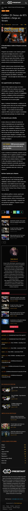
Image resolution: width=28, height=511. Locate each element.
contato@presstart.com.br (17, 499)
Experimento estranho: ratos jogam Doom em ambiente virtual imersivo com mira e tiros (17, 221)
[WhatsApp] (14, 212)
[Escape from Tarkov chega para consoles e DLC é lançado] (5, 230)
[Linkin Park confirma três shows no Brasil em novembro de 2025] (5, 434)
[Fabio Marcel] (2, 24)
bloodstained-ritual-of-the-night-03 (17, 335)
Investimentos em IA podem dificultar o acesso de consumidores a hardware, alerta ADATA (18, 321)
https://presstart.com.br (14, 261)
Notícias (7, 10)
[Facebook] (7, 212)
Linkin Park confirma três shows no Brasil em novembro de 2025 (18, 432)
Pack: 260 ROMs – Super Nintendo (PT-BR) (18, 396)
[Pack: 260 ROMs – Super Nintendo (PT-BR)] (5, 398)
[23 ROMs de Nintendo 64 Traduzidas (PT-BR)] (5, 406)
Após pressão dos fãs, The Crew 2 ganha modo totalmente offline (17, 236)
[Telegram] (18, 212)
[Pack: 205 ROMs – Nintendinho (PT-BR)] (5, 390)
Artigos (5, 7)
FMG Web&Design (18, 503)
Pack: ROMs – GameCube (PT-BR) (18, 348)
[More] (21, 212)
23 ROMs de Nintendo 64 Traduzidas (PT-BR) (16, 371)
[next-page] (5, 242)
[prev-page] (2, 242)
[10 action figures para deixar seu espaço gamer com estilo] (5, 426)
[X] (11, 212)
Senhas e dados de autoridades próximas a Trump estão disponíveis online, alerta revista (18, 417)
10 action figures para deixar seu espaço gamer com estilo (17, 424)
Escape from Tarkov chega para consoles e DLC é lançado (17, 228)
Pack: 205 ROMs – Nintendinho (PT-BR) (18, 388)
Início (2, 7)
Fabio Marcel (8, 24)
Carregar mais (13, 326)
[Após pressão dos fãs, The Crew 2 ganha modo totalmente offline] (5, 237)
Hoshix (3, 351)
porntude (3, 335)
